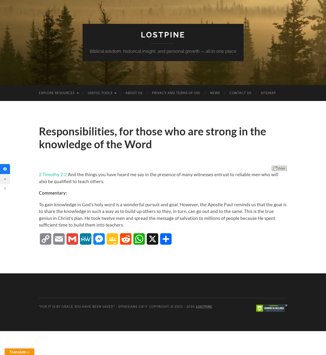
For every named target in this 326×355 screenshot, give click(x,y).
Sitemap (268, 93)
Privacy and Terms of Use (176, 93)
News (215, 93)
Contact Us (240, 93)
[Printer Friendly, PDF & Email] (279, 168)
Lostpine (163, 34)
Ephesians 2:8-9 (132, 306)
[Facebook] (5, 169)
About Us (134, 93)
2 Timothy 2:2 (53, 174)
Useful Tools (100, 93)
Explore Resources (57, 93)
